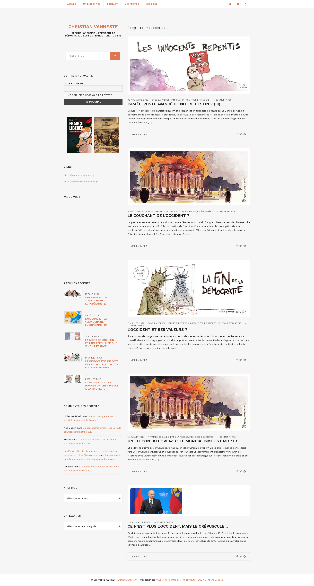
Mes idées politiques (176, 211)
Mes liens (151, 4)
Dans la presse (160, 100)
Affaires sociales (158, 437)
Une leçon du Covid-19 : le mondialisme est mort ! (182, 441)
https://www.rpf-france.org (79, 175)
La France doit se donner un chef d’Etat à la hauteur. (101, 385)
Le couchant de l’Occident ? (158, 215)
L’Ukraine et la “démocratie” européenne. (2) (96, 300)
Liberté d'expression (179, 323)
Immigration (177, 100)
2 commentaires (222, 100)
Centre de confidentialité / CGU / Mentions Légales (196, 580)
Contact (112, 4)
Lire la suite (138, 134)
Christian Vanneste (93, 26)
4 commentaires (227, 437)
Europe (146, 522)
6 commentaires (163, 522)
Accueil (71, 4)
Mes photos (131, 4)
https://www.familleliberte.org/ (81, 181)
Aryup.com (161, 580)
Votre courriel (74, 83)
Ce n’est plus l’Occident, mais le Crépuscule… (178, 526)
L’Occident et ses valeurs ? (157, 329)
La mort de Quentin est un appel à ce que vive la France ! (101, 343)
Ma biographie (91, 4)
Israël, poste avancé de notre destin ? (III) (174, 104)
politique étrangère (197, 100)
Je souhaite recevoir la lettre (89, 95)
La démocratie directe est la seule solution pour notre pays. (101, 364)
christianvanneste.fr (126, 580)
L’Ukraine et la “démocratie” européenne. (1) (96, 321)
